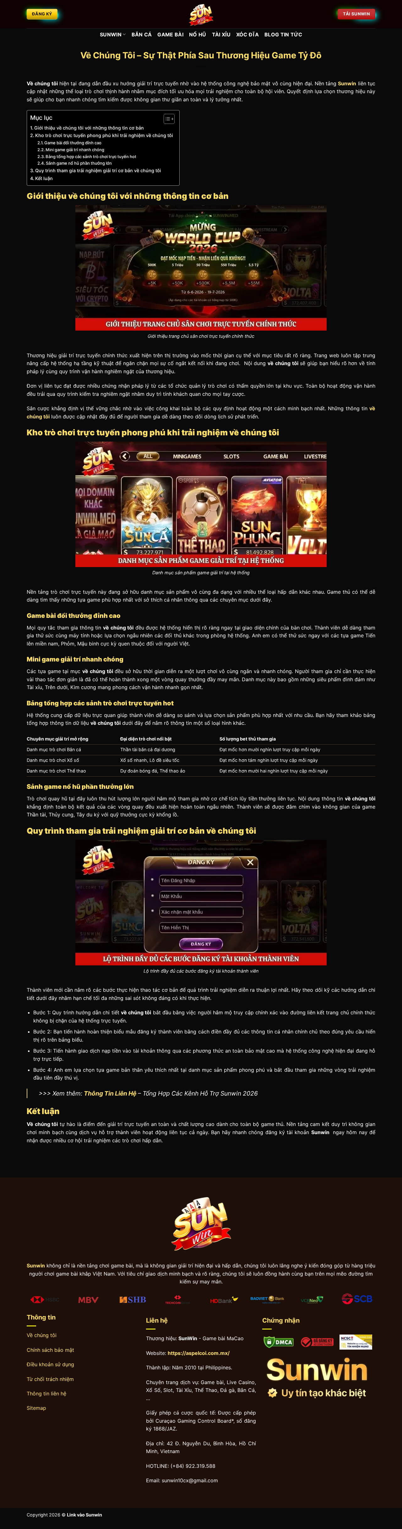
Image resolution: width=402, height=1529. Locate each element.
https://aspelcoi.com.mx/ (199, 1353)
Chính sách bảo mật (50, 1350)
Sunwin (111, 34)
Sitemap (36, 1408)
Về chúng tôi (42, 1335)
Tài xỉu (221, 34)
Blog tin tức (283, 34)
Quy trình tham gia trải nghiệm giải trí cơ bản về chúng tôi (98, 170)
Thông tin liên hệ (46, 1393)
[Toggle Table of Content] (166, 119)
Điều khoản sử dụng (50, 1364)
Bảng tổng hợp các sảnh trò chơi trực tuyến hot (91, 156)
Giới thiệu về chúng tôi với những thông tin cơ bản (89, 127)
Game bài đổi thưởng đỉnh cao (72, 142)
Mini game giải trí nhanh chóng (75, 149)
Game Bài (170, 34)
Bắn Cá (142, 34)
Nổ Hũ (197, 34)
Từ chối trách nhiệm (50, 1379)
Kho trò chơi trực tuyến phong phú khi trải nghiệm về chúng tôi (104, 135)
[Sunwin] (201, 14)
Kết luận (44, 178)
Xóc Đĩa (247, 34)
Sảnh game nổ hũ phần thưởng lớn (79, 163)
